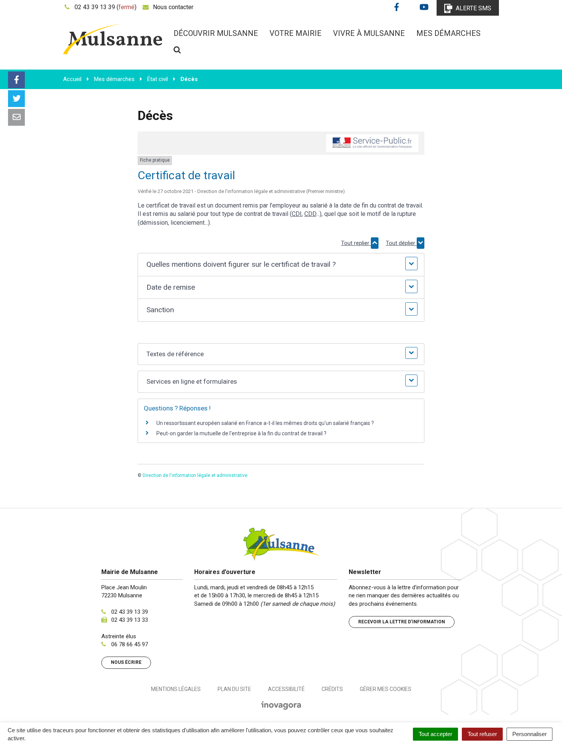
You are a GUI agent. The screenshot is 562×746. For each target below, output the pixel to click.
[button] (281, 264)
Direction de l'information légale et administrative (195, 475)
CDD (310, 213)
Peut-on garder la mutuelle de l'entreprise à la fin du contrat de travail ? (241, 433)
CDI (297, 213)
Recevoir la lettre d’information (401, 621)
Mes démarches (448, 33)
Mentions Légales (176, 689)
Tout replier (356, 243)
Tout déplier (401, 243)
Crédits (332, 689)
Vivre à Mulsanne (369, 33)
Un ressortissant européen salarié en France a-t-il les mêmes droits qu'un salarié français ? (265, 423)
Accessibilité (286, 689)
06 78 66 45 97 (129, 644)
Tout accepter (435, 734)
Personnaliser (529, 734)
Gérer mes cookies (385, 689)
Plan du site (234, 689)
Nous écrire (126, 662)
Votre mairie (296, 33)
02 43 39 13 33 (129, 619)
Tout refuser (482, 734)
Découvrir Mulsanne (216, 33)
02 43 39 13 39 (129, 611)
